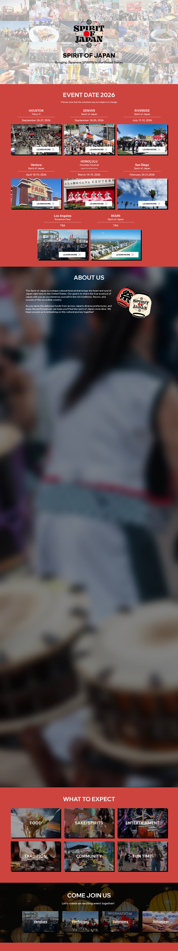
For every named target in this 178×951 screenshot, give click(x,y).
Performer (80, 921)
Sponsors (120, 921)
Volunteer (160, 921)
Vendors (40, 921)
